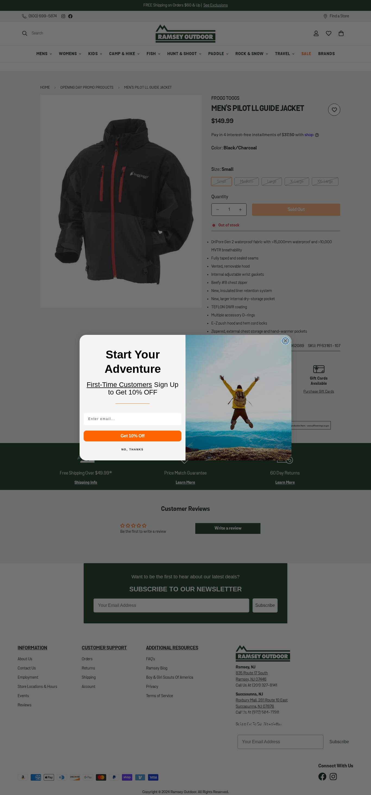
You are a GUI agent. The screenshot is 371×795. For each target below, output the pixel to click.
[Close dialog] (285, 341)
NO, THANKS (132, 449)
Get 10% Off (132, 436)
